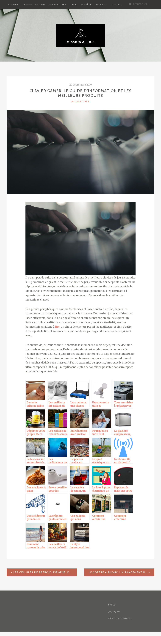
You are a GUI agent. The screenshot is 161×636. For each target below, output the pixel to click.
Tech (73, 4)
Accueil (13, 4)
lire (57, 326)
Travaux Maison (33, 4)
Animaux (101, 4)
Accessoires (58, 4)
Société (86, 4)
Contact (117, 4)
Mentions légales (120, 618)
